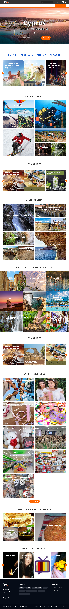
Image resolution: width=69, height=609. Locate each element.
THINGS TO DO (16, 5)
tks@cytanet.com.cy (58, 594)
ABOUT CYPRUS (7, 5)
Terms (36, 606)
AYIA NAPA (22, 590)
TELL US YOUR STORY (60, 5)
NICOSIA (22, 587)
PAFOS (45, 587)
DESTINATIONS (25, 5)
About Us (57, 606)
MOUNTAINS (41, 590)
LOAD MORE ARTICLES (34, 501)
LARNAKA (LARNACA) (37, 587)
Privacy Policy (43, 606)
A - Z (32, 5)
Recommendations (40, 5)
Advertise (50, 606)
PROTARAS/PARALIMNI (31, 590)
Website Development (25, 606)
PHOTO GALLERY (50, 5)
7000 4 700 (55, 590)
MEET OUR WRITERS (34, 548)
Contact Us (63, 606)
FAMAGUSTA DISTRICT (24, 594)
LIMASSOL (28, 587)
